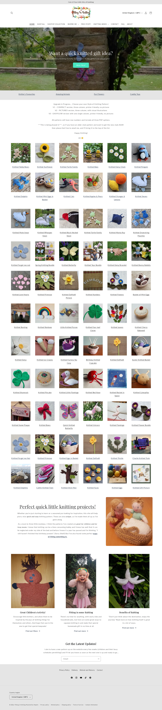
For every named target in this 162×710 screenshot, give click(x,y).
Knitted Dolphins (21, 488)
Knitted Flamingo (117, 425)
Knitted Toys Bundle (93, 265)
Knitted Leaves (117, 327)
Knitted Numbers (93, 294)
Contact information (92, 704)
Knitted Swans (141, 196)
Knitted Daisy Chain (117, 167)
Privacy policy (44, 704)
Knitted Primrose (45, 294)
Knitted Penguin (141, 167)
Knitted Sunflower (45, 167)
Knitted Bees (93, 167)
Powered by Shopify (32, 705)
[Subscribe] (98, 658)
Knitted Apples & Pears (93, 196)
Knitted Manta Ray (117, 232)
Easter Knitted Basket (141, 360)
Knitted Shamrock (20, 392)
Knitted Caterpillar (141, 392)
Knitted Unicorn (93, 425)
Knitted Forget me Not (20, 458)
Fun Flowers (99, 94)
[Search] (11, 12)
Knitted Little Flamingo (69, 392)
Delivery (75, 670)
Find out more (80, 631)
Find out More (32, 631)
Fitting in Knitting (20, 705)
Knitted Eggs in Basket (69, 458)
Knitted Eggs (117, 488)
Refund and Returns (87, 670)
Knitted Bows (44, 425)
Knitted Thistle (117, 458)
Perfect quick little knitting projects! (58, 507)
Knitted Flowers (117, 294)
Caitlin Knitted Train (44, 488)
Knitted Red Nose (93, 392)
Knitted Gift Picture (141, 488)
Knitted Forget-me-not (20, 265)
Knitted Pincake (44, 392)
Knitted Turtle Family (69, 167)
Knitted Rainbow (45, 327)
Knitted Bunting (20, 327)
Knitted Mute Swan (21, 232)
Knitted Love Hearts (20, 294)
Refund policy (55, 704)
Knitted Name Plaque (21, 425)
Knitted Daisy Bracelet (117, 265)
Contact (100, 670)
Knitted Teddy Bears (20, 167)
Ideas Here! (81, 65)
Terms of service (78, 704)
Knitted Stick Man (68, 488)
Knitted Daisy (20, 360)
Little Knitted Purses (69, 327)
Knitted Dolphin (20, 196)
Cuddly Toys (135, 94)
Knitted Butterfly (69, 265)
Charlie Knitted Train (141, 458)
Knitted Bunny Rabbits (141, 265)
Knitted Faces (93, 488)
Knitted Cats (69, 196)
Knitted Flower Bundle (141, 425)
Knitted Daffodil (117, 360)
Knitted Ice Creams (45, 360)
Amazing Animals (63, 94)
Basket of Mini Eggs (141, 294)
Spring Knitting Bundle (44, 265)
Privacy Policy (64, 670)
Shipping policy (66, 704)
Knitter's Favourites (27, 94)
